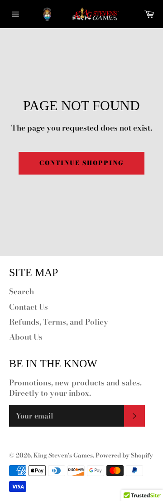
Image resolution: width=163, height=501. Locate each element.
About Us (26, 337)
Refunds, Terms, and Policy (58, 322)
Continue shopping (81, 162)
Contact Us (28, 307)
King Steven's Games (63, 455)
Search (21, 291)
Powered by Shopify (124, 455)
